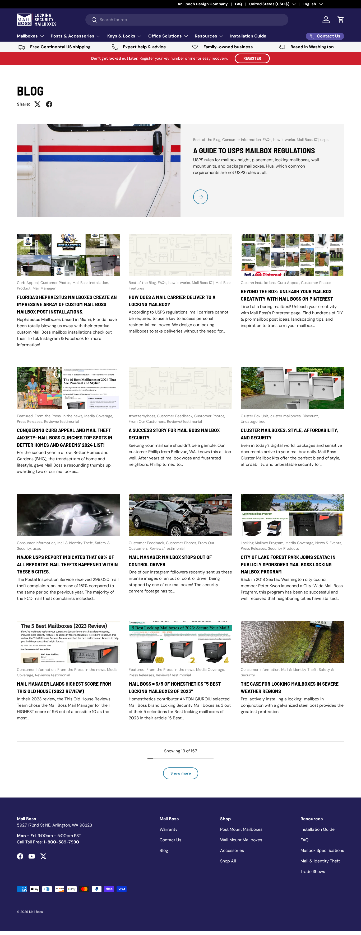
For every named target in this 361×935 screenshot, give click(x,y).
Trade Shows (312, 871)
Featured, (26, 416)
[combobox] (186, 20)
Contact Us (170, 840)
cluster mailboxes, (286, 416)
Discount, (311, 416)
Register (252, 58)
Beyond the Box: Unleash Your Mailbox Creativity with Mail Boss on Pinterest (287, 295)
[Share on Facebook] (49, 104)
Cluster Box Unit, (255, 416)
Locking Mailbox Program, (263, 542)
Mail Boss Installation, (90, 282)
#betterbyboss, (143, 416)
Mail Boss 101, (308, 139)
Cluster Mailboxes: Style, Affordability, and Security (289, 433)
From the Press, (49, 416)
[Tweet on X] (37, 104)
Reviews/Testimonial (61, 421)
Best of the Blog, (207, 139)
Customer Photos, (56, 282)
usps (324, 139)
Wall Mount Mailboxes (241, 840)
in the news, (73, 416)
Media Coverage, (98, 416)
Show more (180, 773)
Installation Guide (248, 36)
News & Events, (328, 542)
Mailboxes (27, 36)
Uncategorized (253, 421)
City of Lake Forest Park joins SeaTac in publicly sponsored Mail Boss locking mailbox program (288, 564)
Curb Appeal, (28, 282)
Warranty (169, 829)
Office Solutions (165, 36)
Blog (164, 850)
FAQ (304, 840)
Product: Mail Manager (36, 288)
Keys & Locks (121, 36)
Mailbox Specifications (322, 850)
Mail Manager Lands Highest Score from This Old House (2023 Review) (64, 687)
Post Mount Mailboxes (241, 829)
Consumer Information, (242, 139)
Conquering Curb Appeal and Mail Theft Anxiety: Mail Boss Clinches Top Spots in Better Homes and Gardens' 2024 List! (64, 437)
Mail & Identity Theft (320, 861)
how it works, (285, 139)
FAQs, (268, 139)
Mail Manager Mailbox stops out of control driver (170, 560)
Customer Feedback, (175, 416)
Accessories (232, 850)
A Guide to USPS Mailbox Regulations (254, 150)
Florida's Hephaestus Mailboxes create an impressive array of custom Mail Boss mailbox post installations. (67, 304)
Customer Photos (316, 282)
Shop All (228, 861)
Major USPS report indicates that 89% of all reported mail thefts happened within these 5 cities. (67, 564)
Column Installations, (259, 282)
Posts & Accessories (72, 36)
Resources (206, 36)
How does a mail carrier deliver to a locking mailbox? (172, 300)
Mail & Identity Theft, (76, 542)
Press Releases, (30, 421)
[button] (341, 19)
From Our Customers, (148, 421)
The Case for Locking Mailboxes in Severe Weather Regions (290, 687)
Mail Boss (36, 912)
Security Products (283, 548)
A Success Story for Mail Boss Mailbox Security (174, 433)
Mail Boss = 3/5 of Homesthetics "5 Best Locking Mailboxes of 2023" (175, 687)
